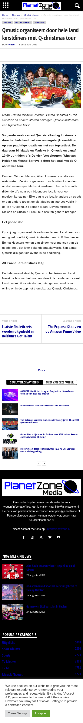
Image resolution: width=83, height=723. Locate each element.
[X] (16, 55)
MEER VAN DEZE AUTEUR (60, 382)
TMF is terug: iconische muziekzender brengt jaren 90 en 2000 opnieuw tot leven (49, 421)
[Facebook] (6, 55)
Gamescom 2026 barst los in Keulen (46, 606)
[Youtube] (59, 537)
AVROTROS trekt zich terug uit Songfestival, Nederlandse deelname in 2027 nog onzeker (47, 392)
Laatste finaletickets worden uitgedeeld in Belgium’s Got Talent (18, 331)
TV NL (6, 668)
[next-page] (44, 463)
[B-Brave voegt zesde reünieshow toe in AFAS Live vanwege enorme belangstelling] (10, 453)
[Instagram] (33, 537)
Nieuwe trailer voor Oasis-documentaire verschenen (44, 405)
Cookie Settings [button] (17, 713)
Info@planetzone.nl (58, 529)
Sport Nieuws (11, 649)
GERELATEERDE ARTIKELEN (25, 382)
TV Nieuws (9, 661)
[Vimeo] (50, 537)
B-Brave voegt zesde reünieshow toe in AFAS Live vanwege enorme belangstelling (47, 450)
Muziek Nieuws (31, 15)
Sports (6, 655)
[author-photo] (41, 356)
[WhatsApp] (26, 55)
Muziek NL (40, 22)
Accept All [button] (41, 713)
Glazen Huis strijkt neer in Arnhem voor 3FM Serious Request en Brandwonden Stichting (49, 435)
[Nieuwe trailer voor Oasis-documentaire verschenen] (10, 409)
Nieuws (16, 15)
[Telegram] (35, 55)
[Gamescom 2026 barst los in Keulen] (12, 612)
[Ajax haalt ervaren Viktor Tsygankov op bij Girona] (12, 572)
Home (5, 15)
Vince (11, 44)
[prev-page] (39, 463)
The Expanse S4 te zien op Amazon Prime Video (63, 329)
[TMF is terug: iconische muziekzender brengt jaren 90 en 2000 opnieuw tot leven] (10, 424)
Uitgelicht (8, 642)
